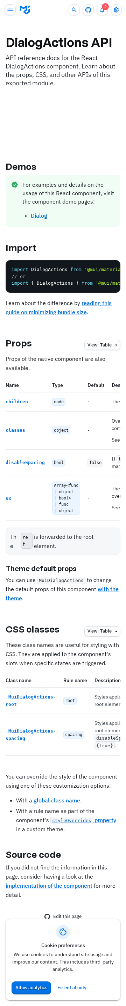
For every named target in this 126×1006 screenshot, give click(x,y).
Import (21, 247)
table (100, 345)
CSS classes (32, 629)
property (84, 819)
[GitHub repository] (88, 9)
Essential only (71, 988)
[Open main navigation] (10, 9)
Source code (33, 854)
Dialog (39, 215)
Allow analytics (31, 988)
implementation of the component (49, 885)
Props (19, 343)
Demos (21, 166)
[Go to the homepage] (25, 10)
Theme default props (41, 568)
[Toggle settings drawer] (116, 9)
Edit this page (67, 916)
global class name (57, 800)
